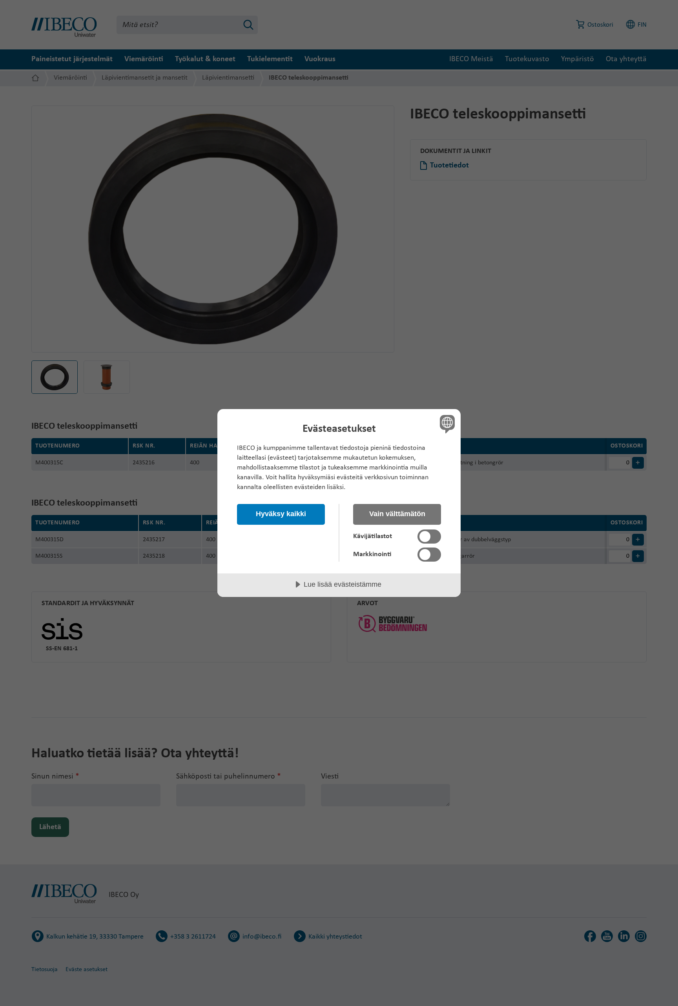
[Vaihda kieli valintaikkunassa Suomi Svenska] (446, 423)
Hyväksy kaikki (281, 514)
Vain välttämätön (397, 514)
